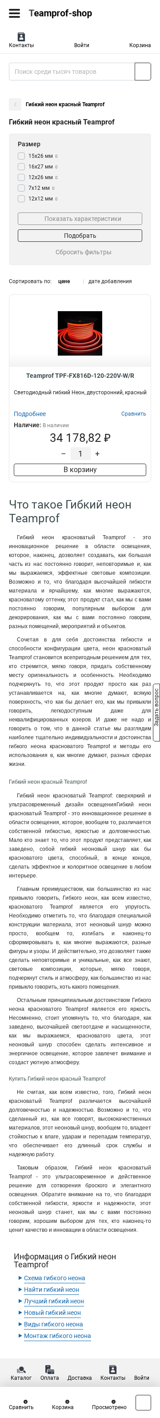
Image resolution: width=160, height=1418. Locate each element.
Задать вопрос (156, 708)
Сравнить (21, 1407)
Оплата (49, 1378)
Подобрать (80, 235)
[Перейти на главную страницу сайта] (66, 13)
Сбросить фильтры (84, 252)
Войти (81, 45)
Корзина (140, 45)
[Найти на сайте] (143, 71)
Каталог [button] (21, 1378)
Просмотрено (109, 1407)
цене (64, 281)
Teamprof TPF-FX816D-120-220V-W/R (80, 375)
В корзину (80, 469)
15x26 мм (43, 156)
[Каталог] (14, 13)
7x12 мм (41, 188)
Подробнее (30, 413)
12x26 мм (43, 177)
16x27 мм (43, 167)
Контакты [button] (21, 45)
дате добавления (110, 281)
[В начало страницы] (143, 1402)
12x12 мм (43, 199)
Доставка (80, 1378)
